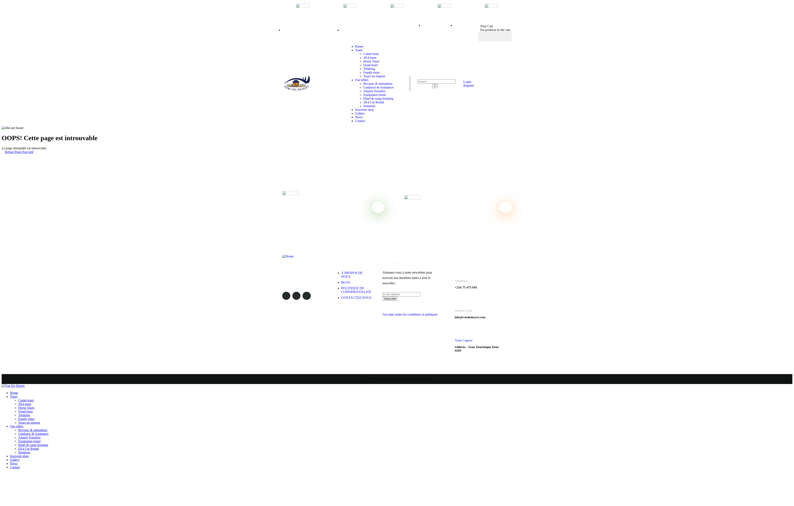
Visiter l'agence (463, 340)
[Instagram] (503, 36)
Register (468, 85)
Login (467, 82)
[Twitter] (495, 36)
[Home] (296, 89)
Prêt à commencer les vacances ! (440, 215)
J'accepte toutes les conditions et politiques (410, 314)
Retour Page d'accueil (18, 152)
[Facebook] (486, 36)
